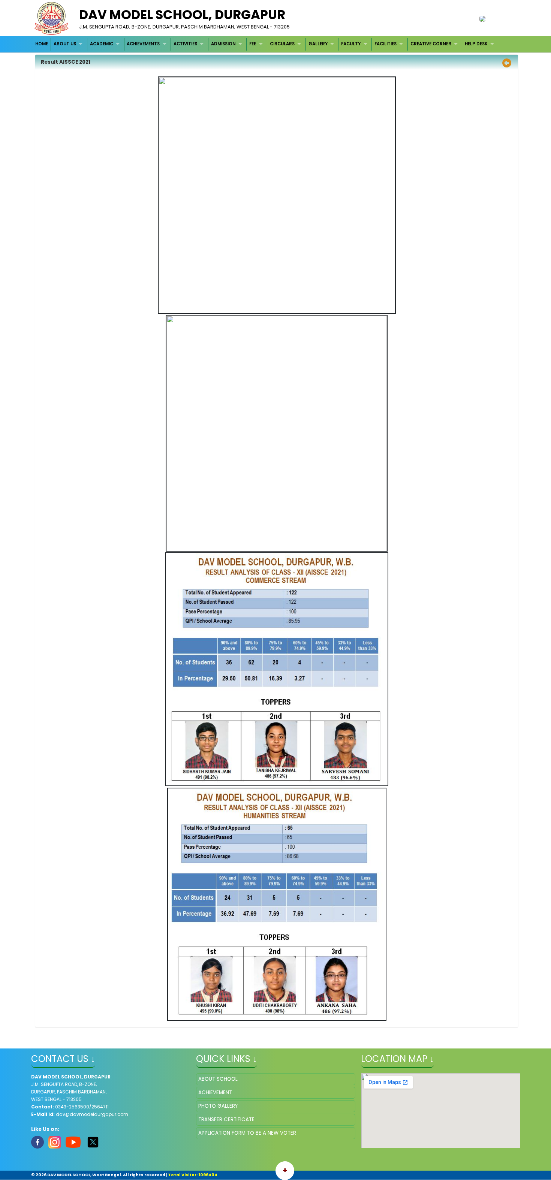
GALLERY (318, 44)
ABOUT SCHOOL (218, 1079)
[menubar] (266, 44)
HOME (41, 44)
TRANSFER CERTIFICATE (226, 1119)
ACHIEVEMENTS (143, 44)
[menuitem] (42, 44)
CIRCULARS (282, 44)
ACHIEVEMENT (215, 1092)
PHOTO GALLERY (218, 1106)
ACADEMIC (101, 44)
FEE (252, 44)
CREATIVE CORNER (430, 44)
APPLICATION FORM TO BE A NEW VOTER (247, 1133)
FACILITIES (385, 44)
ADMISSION (223, 44)
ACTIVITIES (185, 44)
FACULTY (351, 44)
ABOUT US (65, 44)
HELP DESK (476, 44)
